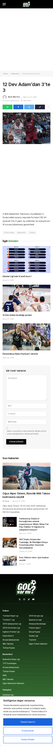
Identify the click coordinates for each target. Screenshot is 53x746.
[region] (26, 721)
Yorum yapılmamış (12, 101)
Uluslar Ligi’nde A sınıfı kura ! (17, 276)
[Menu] (4, 4)
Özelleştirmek (28, 731)
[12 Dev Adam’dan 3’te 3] (26, 128)
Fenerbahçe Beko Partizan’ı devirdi (20, 354)
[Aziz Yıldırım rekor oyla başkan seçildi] (10, 561)
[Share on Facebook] (18, 107)
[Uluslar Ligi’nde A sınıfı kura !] (26, 259)
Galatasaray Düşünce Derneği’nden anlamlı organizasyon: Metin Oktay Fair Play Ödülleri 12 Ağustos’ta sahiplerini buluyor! (34, 524)
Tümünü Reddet (28, 740)
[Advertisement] (26, 39)
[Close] (50, 698)
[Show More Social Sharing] (48, 107)
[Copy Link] (40, 107)
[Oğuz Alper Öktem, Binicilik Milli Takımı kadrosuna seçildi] (26, 476)
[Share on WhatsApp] (7, 107)
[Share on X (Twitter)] (29, 107)
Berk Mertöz (14, 97)
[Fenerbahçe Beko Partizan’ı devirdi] (26, 336)
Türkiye (32, 233)
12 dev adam (9, 233)
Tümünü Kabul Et (27, 722)
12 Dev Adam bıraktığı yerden (17, 315)
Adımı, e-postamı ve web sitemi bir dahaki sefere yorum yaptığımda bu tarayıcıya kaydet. (26, 432)
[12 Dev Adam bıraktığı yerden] (26, 298)
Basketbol (21, 233)
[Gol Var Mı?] (26, 4)
